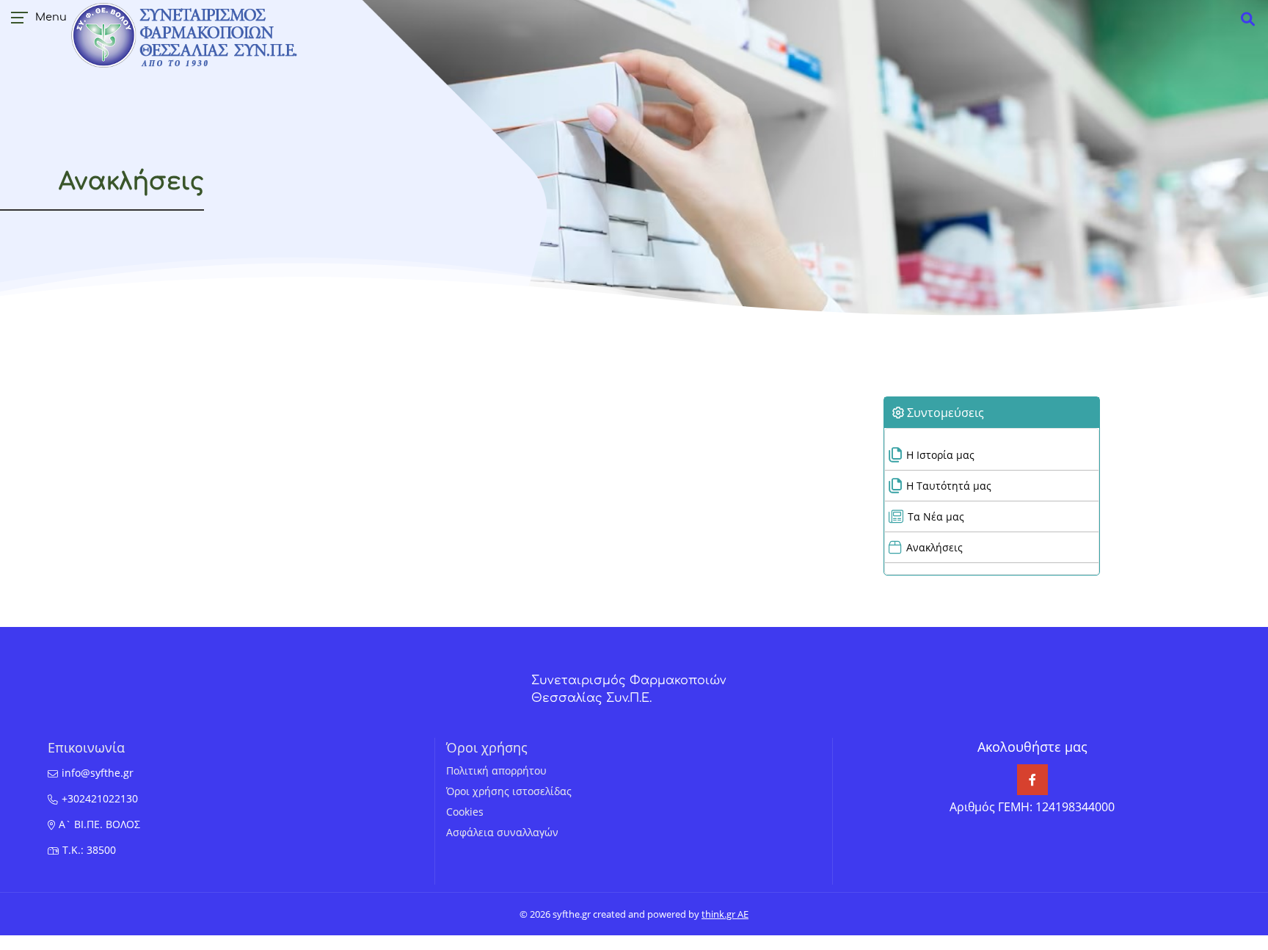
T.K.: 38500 (89, 850)
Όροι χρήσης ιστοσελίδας (509, 791)
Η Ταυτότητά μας (948, 486)
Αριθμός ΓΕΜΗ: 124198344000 (1032, 807)
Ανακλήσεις (934, 547)
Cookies (465, 812)
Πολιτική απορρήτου (496, 770)
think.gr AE (725, 914)
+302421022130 (100, 798)
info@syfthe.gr (98, 773)
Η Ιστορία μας (940, 455)
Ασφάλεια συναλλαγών (502, 832)
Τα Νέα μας (936, 516)
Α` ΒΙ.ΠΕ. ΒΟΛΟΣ (99, 824)
